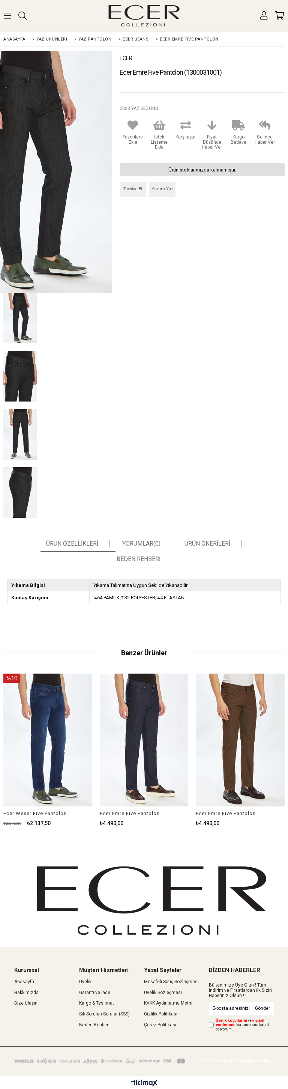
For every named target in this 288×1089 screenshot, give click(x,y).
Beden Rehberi (94, 1024)
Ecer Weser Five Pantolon (35, 813)
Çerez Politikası (160, 1024)
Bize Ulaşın (26, 1003)
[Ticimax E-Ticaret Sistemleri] (144, 1083)
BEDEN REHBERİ (138, 559)
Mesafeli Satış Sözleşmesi (171, 981)
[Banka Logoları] (100, 1061)
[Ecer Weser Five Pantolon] (47, 740)
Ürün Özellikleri (72, 543)
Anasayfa (24, 981)
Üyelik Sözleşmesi (163, 992)
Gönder (262, 1008)
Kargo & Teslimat (96, 1003)
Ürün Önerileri (207, 543)
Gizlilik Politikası (160, 1014)
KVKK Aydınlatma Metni (168, 1003)
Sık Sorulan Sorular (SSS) (104, 1014)
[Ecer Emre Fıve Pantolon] (144, 740)
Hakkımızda (26, 992)
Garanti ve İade (94, 992)
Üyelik (85, 981)
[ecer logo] (151, 900)
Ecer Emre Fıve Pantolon (130, 813)
